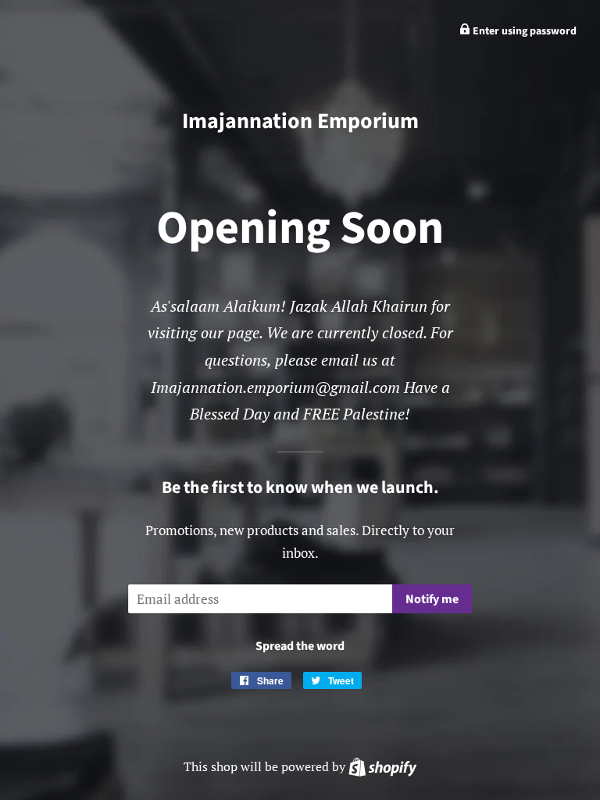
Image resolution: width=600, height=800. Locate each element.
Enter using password (523, 31)
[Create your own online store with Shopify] (382, 766)
